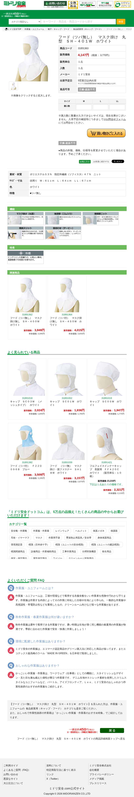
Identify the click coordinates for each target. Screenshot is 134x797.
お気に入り (85, 162)
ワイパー (57, 558)
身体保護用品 (104, 537)
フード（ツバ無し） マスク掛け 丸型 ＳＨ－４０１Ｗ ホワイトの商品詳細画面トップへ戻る (71, 738)
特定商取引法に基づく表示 (61, 769)
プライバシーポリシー (101, 774)
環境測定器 (16, 544)
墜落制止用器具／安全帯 (78, 537)
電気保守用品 (40, 558)
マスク (38, 537)
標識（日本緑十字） (39, 544)
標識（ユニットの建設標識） (106, 544)
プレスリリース (98, 783)
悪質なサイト (10, 778)
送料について (53, 765)
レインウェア (62, 530)
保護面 (114, 530)
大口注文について (13, 783)
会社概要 (94, 769)
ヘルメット (81, 530)
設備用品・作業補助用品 (43, 551)
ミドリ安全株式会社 (100, 765)
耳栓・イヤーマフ (20, 537)
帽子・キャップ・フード (58, 29)
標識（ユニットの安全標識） (70, 544)
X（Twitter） (53, 778)
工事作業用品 (69, 551)
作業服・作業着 (41, 530)
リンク (50, 774)
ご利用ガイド (10, 765)
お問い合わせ (10, 774)
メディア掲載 (96, 778)
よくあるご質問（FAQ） (16, 769)
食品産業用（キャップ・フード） (88, 29)
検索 (121, 21)
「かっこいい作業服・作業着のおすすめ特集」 (79, 712)
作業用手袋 (54, 537)
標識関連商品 (18, 551)
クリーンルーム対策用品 (81, 558)
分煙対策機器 (89, 551)
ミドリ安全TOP (14, 29)
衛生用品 (106, 551)
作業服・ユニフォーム (34, 29)
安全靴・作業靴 (19, 530)
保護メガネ (98, 530)
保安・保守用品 (19, 558)
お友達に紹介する (101, 161)
